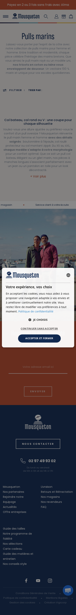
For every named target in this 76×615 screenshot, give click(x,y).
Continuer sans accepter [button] (39, 328)
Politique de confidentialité (35, 311)
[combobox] (68, 275)
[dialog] (38, 307)
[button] (38, 320)
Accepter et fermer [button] (39, 338)
